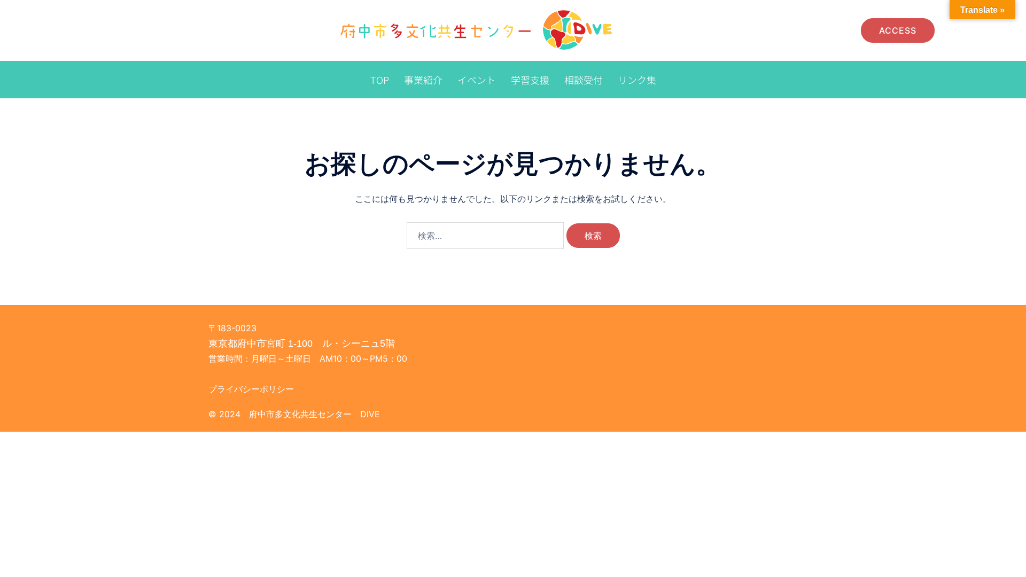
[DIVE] (478, 29)
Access (897, 30)
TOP (379, 80)
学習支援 (530, 80)
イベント (476, 80)
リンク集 (637, 80)
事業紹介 (423, 80)
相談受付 (583, 80)
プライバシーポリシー (251, 389)
